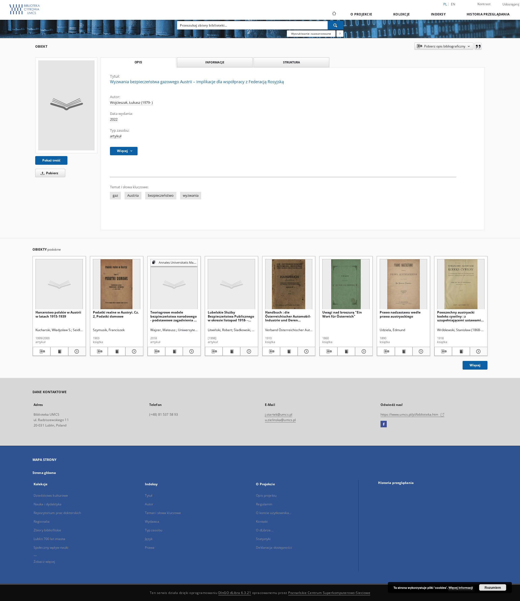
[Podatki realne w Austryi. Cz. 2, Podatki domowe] (116, 284)
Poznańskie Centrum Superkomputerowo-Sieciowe (329, 592)
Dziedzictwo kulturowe (51, 495)
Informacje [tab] (214, 62)
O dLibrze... (264, 530)
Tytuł (148, 495)
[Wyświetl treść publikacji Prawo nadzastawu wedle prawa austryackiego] (403, 351)
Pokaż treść (51, 160)
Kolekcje (401, 14)
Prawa (150, 547)
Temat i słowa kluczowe (163, 512)
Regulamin (264, 504)
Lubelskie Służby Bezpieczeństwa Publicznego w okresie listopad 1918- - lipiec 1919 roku (231, 316)
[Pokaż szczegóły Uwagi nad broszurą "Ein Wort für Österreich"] (363, 351)
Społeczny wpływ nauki (51, 547)
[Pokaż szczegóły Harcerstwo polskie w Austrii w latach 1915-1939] (76, 351)
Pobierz (51, 173)
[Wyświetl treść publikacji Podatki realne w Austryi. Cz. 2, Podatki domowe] (116, 351)
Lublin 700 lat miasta (50, 539)
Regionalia (42, 521)
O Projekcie (361, 14)
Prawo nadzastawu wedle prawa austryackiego (400, 314)
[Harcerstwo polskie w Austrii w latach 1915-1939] (59, 284)
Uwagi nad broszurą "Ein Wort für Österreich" (342, 314)
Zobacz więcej (44, 561)
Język (149, 539)
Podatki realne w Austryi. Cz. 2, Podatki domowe (116, 314)
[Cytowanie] (478, 46)
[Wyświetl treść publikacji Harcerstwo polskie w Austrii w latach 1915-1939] (59, 351)
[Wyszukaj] (335, 25)
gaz (115, 195)
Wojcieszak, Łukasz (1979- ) (131, 102)
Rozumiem (493, 587)
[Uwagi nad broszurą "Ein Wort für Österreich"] (346, 284)
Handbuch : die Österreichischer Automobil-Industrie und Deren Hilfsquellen (288, 316)
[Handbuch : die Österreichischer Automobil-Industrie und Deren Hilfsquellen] (288, 284)
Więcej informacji (460, 588)
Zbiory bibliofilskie (47, 530)
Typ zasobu (153, 530)
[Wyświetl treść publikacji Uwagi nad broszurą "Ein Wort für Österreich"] (346, 351)
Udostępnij (510, 4)
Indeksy (438, 14)
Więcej (475, 365)
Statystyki (263, 539)
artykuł (115, 136)
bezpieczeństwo (161, 195)
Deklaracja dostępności (274, 547)
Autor (149, 504)
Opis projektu (266, 495)
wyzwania (191, 195)
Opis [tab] (138, 62)
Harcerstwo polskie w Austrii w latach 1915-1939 (58, 314)
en (453, 4)
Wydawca (152, 521)
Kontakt (262, 521)
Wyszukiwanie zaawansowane (311, 33)
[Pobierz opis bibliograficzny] (41, 351)
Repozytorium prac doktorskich (57, 512)
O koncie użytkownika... (273, 512)
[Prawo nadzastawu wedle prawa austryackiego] (403, 284)
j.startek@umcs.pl (278, 414)
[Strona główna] (334, 14)
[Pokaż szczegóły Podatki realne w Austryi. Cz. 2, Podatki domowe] (133, 351)
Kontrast (484, 4)
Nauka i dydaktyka (47, 504)
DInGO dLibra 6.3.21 (234, 592)
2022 (114, 119)
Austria (133, 195)
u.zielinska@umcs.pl (280, 420)
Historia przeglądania (488, 14)
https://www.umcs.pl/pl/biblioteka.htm (410, 414)
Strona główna (44, 472)
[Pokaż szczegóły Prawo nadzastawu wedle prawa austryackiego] (420, 351)
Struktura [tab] (291, 62)
